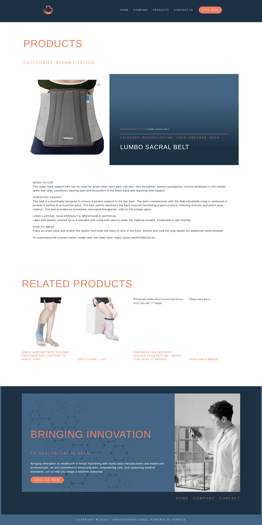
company (204, 498)
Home (124, 10)
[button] (210, 10)
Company (140, 10)
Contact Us (183, 10)
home (182, 498)
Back (215, 137)
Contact (229, 498)
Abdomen (198, 137)
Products (161, 10)
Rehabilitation (136, 129)
